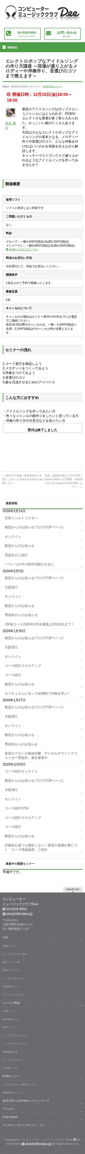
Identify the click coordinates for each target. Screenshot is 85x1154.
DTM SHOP (10, 1117)
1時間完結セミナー (52, 86)
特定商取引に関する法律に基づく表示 (23, 1125)
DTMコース (8, 1011)
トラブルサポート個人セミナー (19, 1084)
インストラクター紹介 (14, 953)
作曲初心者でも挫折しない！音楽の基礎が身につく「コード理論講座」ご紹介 (41, 847)
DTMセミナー (11, 1076)
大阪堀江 (11, 587)
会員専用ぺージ (11, 986)
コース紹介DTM (16, 808)
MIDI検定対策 (10, 1051)
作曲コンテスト (11, 970)
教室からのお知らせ (19, 545)
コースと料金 (11, 1002)
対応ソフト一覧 (11, 961)
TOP (5, 937)
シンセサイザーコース (14, 1043)
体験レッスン (9, 945)
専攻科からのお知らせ (21, 615)
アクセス (8, 1108)
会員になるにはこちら (23, 249)
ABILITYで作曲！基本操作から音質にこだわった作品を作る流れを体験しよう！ (22, 479)
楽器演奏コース (11, 1019)
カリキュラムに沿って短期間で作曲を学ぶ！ (38, 693)
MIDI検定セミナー (12, 1092)
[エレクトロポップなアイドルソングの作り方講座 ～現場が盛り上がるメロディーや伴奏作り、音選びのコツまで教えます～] (42, 16)
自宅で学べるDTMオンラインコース (25, 1100)
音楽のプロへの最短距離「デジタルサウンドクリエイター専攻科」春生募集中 (41, 755)
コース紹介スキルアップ (23, 665)
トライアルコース (12, 1059)
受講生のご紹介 (16, 555)
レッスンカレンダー (13, 978)
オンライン (13, 536)
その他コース (9, 1067)
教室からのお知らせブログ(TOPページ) (34, 527)
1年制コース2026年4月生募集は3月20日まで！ (39, 624)
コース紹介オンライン (21, 771)
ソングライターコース (14, 1035)
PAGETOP (72, 889)
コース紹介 (13, 675)
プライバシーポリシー (14, 994)
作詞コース (8, 1027)
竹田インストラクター (21, 518)
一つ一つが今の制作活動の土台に (29, 564)
